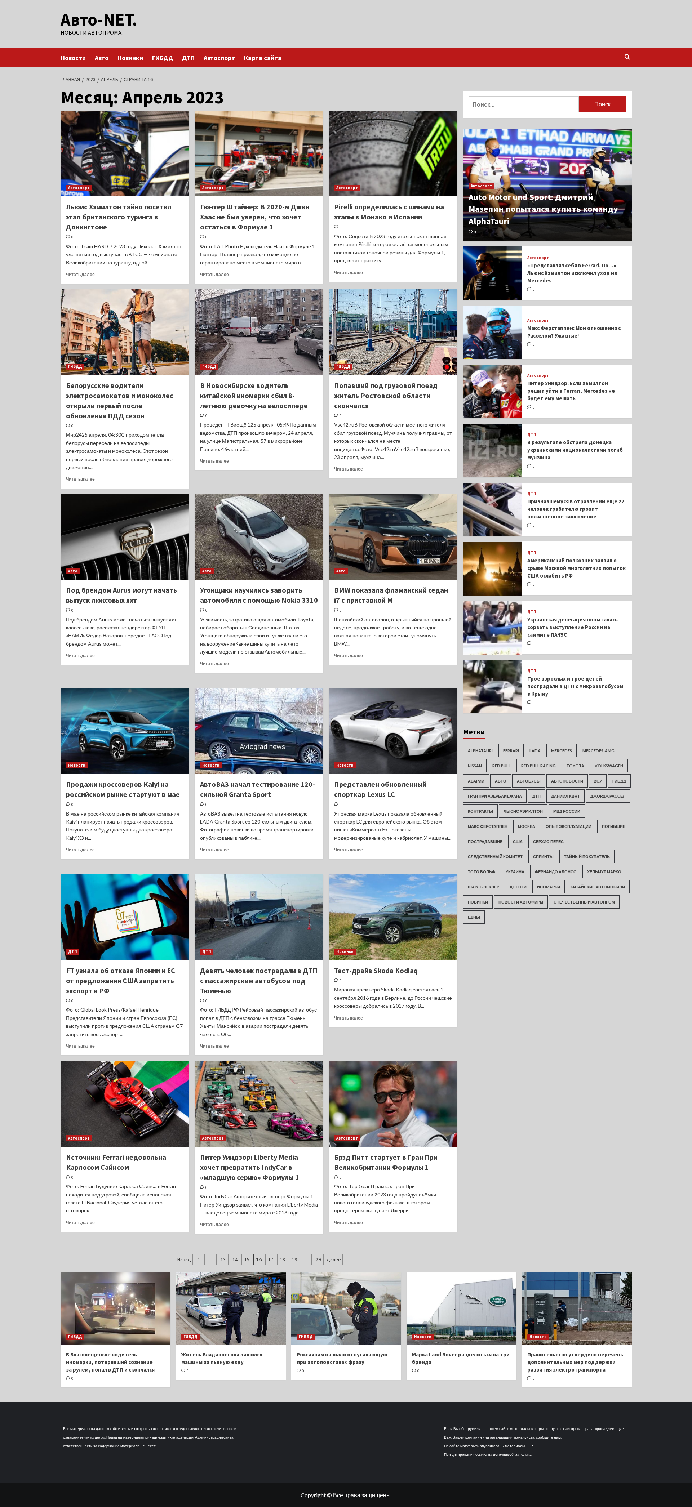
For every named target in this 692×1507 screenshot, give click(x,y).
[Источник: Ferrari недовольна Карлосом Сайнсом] (125, 1103)
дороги (518, 886)
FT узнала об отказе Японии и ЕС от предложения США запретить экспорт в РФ (120, 980)
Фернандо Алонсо (556, 871)
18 (282, 1259)
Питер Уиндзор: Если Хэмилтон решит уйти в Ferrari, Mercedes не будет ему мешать (571, 391)
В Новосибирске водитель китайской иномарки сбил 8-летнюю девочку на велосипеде (254, 395)
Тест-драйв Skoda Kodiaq (376, 970)
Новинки (130, 58)
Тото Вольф (481, 871)
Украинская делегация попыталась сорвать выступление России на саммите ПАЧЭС (572, 627)
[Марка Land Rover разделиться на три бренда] (461, 1308)
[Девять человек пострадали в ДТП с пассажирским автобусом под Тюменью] (259, 917)
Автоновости (567, 781)
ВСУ (598, 781)
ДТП (188, 58)
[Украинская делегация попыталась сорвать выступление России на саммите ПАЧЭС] (492, 628)
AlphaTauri (480, 750)
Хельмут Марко (604, 871)
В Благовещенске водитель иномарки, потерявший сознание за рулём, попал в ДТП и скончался (110, 1362)
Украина (515, 871)
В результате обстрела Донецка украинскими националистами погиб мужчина (575, 450)
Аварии (476, 781)
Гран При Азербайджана (495, 796)
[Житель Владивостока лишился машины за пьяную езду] (231, 1308)
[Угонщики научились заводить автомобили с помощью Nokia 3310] (259, 537)
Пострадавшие (485, 841)
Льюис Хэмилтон (523, 811)
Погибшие (613, 826)
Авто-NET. (99, 19)
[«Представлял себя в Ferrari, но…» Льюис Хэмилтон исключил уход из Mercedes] (492, 273)
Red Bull (501, 765)
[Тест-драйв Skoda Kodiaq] (393, 917)
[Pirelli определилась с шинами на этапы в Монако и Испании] (393, 153)
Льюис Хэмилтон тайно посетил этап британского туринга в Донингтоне (119, 216)
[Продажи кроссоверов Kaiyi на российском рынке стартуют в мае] (125, 731)
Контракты (480, 811)
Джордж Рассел (608, 796)
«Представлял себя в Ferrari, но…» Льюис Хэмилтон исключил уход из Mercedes (572, 273)
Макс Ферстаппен (487, 826)
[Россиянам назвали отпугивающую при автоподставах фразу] (346, 1308)
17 (270, 1259)
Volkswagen (609, 765)
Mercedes (561, 750)
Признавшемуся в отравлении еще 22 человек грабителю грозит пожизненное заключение (575, 509)
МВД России (566, 811)
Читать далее (80, 274)
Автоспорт (219, 58)
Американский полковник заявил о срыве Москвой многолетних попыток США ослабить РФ (576, 568)
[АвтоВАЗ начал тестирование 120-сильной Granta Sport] (259, 731)
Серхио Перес (548, 841)
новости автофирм (520, 902)
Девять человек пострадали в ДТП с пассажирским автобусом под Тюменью (259, 980)
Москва (526, 826)
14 (235, 1259)
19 (294, 1259)
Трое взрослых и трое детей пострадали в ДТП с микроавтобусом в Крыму (575, 686)
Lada (535, 750)
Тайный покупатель (587, 856)
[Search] (627, 57)
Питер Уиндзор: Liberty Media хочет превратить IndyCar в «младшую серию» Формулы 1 (249, 1167)
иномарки (548, 886)
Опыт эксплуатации (568, 826)
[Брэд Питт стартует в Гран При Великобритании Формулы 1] (393, 1103)
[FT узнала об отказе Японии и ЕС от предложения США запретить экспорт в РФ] (125, 917)
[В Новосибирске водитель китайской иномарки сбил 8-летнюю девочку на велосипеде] (259, 332)
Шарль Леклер (483, 886)
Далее (334, 1259)
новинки (478, 902)
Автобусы (529, 781)
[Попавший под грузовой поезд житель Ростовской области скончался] (393, 332)
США (518, 841)
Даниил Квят (565, 796)
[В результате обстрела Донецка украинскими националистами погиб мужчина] (492, 450)
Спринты (543, 856)
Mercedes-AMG (598, 750)
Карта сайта (262, 58)
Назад (184, 1259)
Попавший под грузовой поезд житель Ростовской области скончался (386, 395)
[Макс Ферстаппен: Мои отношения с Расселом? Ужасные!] (492, 332)
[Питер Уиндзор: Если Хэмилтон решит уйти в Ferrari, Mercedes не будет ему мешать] (492, 391)
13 (223, 1259)
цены (474, 917)
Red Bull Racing (538, 765)
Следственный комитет (495, 856)
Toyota (575, 765)
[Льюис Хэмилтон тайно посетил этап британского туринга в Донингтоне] (125, 153)
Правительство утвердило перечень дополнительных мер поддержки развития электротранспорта (575, 1362)
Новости (73, 58)
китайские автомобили (598, 886)
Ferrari (511, 750)
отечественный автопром (584, 902)
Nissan (475, 765)
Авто (101, 58)
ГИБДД (162, 58)
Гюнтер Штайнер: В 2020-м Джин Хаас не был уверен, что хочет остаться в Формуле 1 (255, 216)
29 (318, 1259)
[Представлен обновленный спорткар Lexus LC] (393, 731)
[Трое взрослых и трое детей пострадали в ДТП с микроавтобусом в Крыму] (492, 687)
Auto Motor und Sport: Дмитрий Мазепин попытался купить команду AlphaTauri (543, 209)
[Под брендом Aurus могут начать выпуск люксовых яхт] (125, 537)
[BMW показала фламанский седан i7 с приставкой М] (393, 537)
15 (246, 1259)
